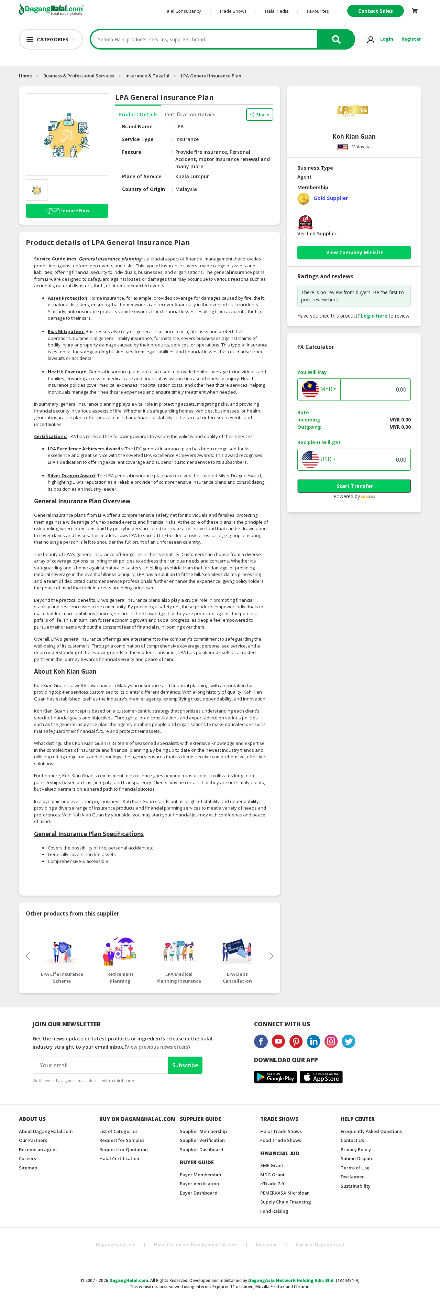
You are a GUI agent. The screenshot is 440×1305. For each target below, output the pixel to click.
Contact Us (352, 1140)
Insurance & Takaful (147, 76)
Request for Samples (121, 1140)
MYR (325, 389)
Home (25, 76)
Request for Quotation (123, 1149)
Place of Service (142, 176)
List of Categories (118, 1131)
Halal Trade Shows (281, 1131)
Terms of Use (355, 1168)
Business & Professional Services (78, 76)
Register (411, 39)
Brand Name (137, 126)
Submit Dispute (357, 1158)
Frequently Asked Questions (371, 1131)
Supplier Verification (202, 1140)
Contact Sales (375, 11)
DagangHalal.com (115, 1244)
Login (386, 39)
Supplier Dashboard (201, 1149)
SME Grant (271, 1165)
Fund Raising (274, 1211)
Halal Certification (119, 1158)
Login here (374, 315)
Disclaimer (352, 1177)
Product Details (138, 114)
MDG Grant (272, 1175)
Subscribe (185, 1065)
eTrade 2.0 (272, 1183)
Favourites (318, 11)
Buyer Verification (199, 1183)
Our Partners (33, 1140)
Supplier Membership (203, 1131)
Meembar (266, 1244)
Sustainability (356, 1186)
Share (262, 114)
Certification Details (190, 114)
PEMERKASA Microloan (285, 1193)
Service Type (138, 139)
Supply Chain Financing (285, 1202)
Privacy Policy (356, 1149)
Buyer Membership (200, 1175)
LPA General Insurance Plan (211, 76)
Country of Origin (143, 189)
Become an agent (38, 1149)
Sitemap (28, 1168)
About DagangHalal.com (46, 1131)
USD (325, 459)
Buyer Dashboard (199, 1193)
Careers (27, 1158)
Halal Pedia (277, 11)
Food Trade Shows (280, 1140)
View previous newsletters (157, 1047)
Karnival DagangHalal (320, 1244)
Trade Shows (233, 11)
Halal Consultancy (182, 11)
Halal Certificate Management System (195, 1244)
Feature (131, 152)
